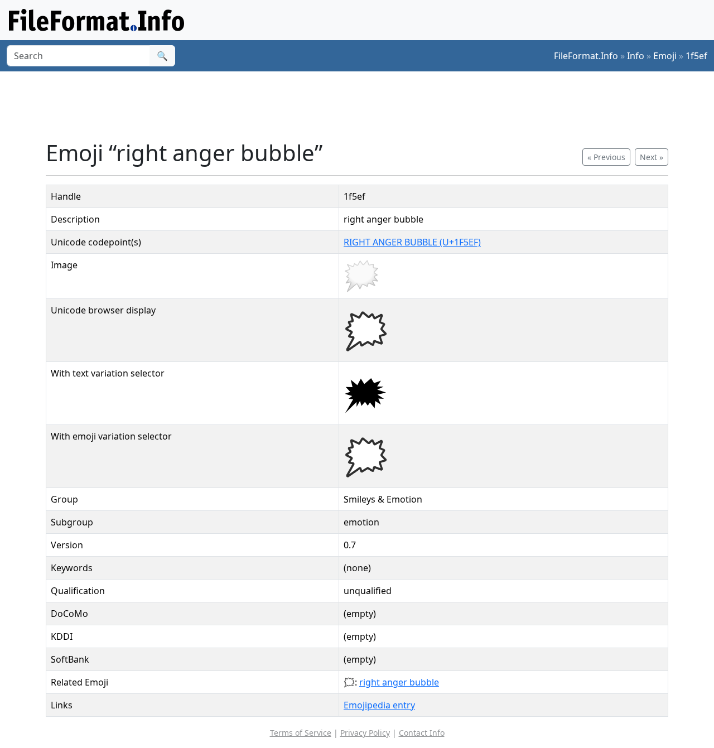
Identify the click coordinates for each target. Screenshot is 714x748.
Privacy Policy (365, 732)
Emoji (665, 56)
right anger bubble (399, 682)
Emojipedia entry (379, 705)
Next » (651, 157)
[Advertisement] (364, 105)
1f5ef (696, 56)
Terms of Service (300, 732)
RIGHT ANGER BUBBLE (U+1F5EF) (412, 242)
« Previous (606, 157)
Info (635, 56)
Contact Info (422, 732)
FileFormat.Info (586, 56)
